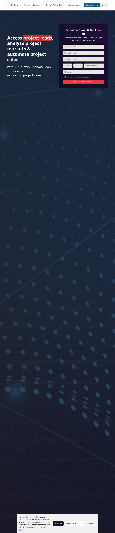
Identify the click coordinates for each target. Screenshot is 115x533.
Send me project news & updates (77, 77)
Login (104, 5)
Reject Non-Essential (74, 523)
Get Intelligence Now (85, 82)
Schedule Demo (92, 5)
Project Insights (74, 5)
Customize (90, 523)
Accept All (58, 523)
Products (14, 5)
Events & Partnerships (54, 5)
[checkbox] (63, 77)
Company (36, 5)
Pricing (26, 5)
